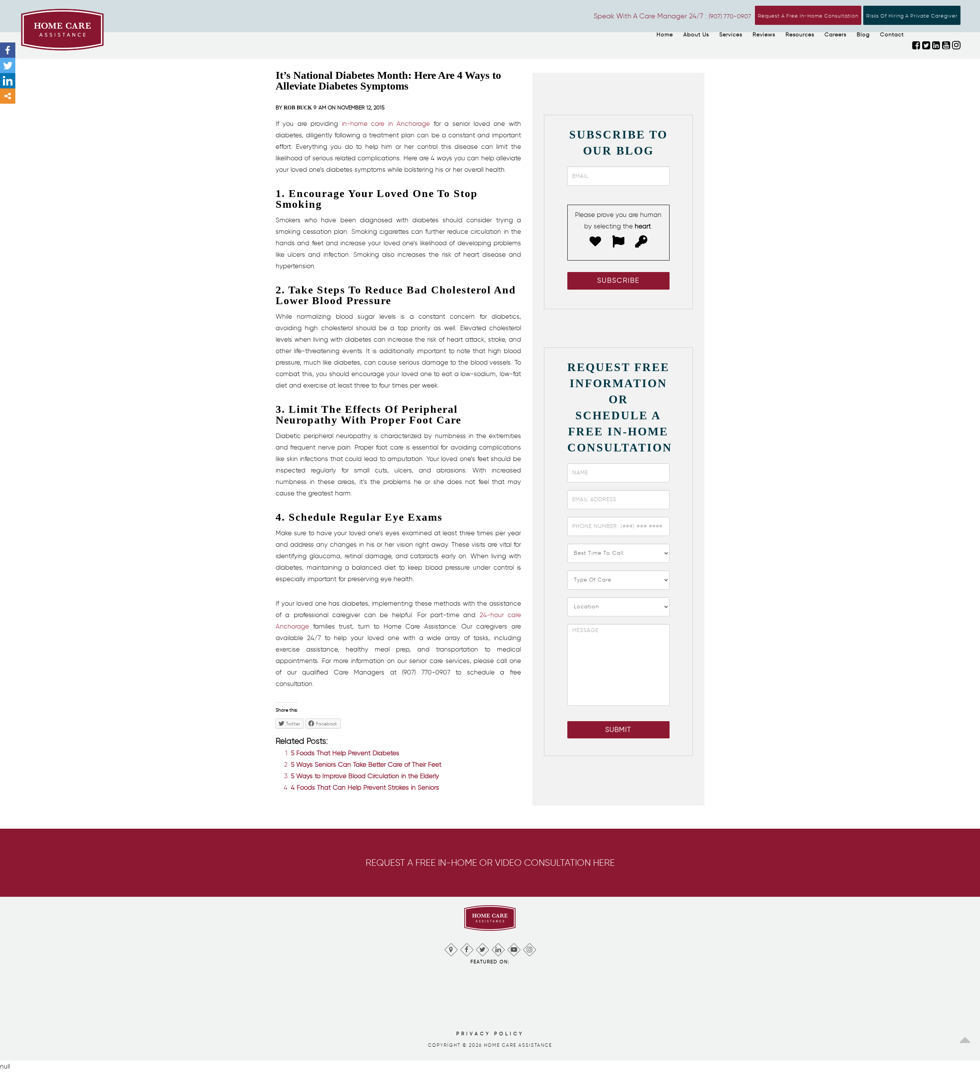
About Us (696, 34)
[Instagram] (529, 948)
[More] (7, 96)
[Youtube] (513, 948)
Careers (835, 34)
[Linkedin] (7, 80)
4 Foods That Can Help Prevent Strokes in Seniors (365, 787)
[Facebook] (7, 50)
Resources (800, 34)
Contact (892, 34)
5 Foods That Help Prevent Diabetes (345, 753)
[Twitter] (7, 65)
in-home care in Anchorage (386, 123)
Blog (863, 34)
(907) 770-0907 (730, 16)
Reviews (764, 34)
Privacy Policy (490, 1033)
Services (730, 34)
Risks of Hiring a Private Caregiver (911, 16)
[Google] (451, 948)
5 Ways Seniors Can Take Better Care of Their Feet (366, 764)
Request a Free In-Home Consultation (808, 16)
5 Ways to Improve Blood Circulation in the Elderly (365, 776)
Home (665, 34)
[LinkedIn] (498, 948)
